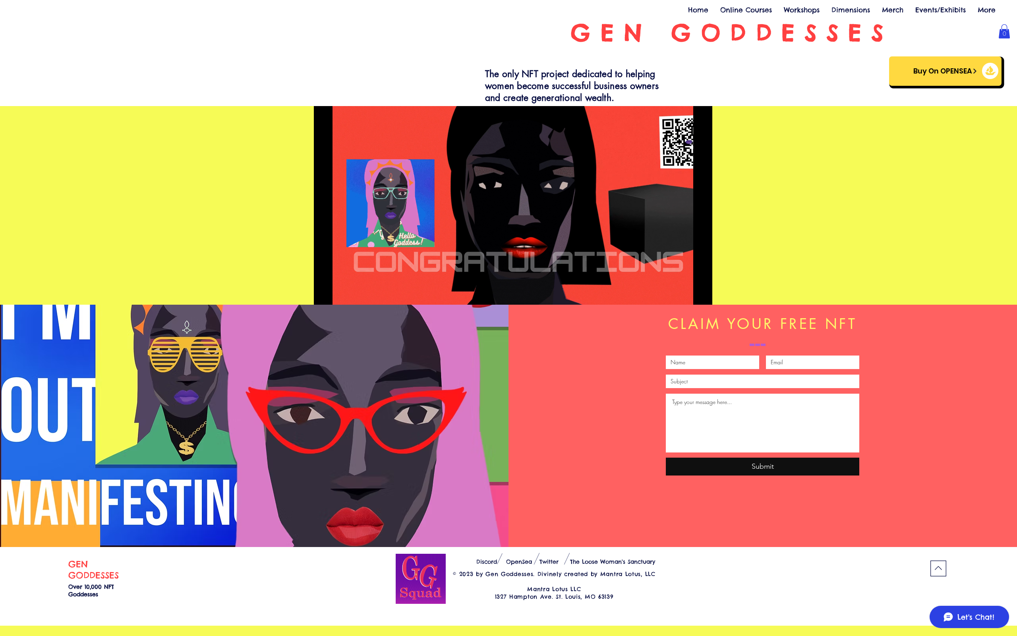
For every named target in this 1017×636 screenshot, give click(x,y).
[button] (1004, 31)
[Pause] (324, 294)
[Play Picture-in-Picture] (688, 294)
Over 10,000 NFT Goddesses (91, 590)
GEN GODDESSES (93, 570)
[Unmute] (338, 294)
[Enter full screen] (701, 294)
